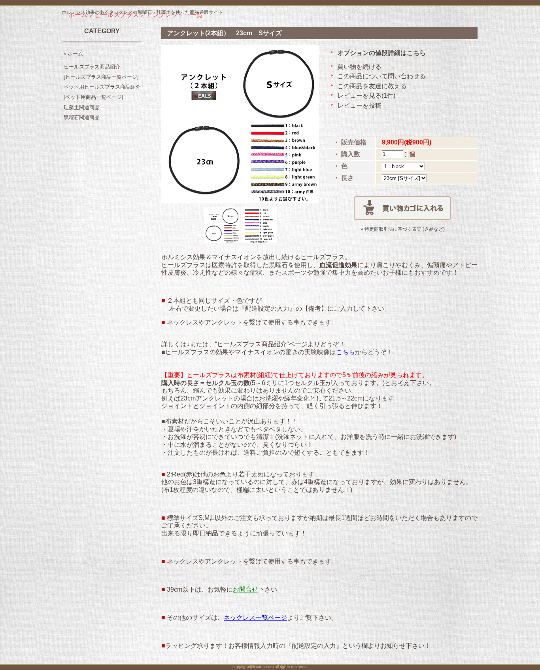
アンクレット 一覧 (174, 14)
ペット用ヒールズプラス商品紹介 (102, 87)
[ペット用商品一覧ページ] (93, 97)
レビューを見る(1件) (366, 95)
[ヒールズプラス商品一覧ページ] (101, 77)
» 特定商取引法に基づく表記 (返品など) (403, 229)
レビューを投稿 (359, 105)
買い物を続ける (359, 66)
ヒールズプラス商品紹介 (92, 67)
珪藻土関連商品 (82, 107)
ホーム (77, 14)
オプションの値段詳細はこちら (381, 52)
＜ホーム (72, 54)
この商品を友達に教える (372, 86)
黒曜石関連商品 (82, 117)
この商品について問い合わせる (381, 76)
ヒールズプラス (116, 14)
